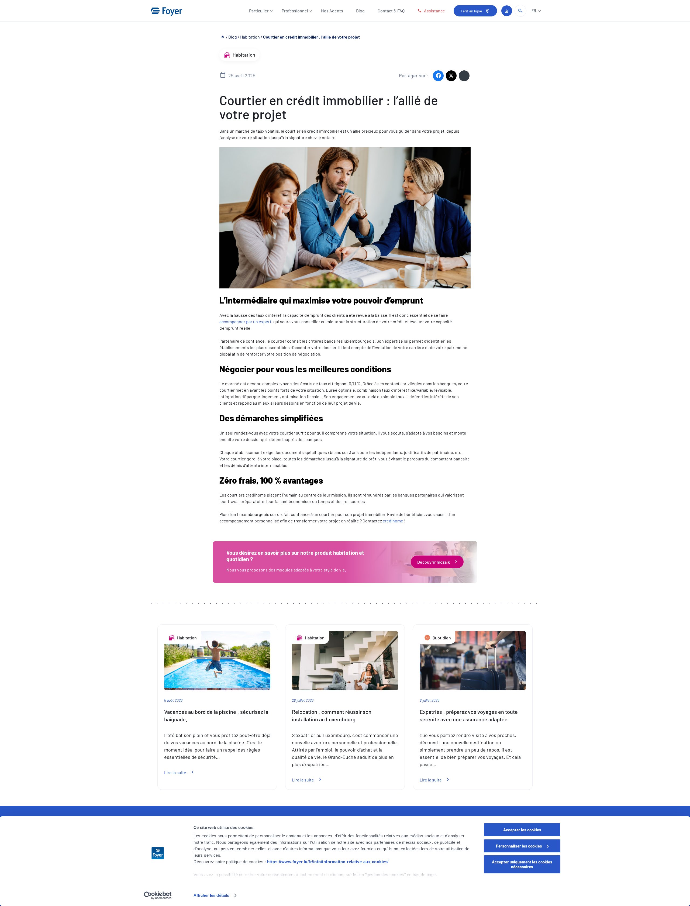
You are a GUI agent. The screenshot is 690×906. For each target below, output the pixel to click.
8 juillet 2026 (429, 700)
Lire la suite (182, 772)
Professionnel (295, 10)
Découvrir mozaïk (433, 561)
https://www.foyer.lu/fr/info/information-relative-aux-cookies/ (328, 861)
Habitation (250, 36)
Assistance (434, 10)
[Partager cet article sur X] (451, 75)
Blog (360, 10)
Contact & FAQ (391, 10)
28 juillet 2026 (302, 700)
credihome (393, 520)
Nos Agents (332, 10)
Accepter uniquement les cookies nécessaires (522, 864)
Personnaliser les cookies (519, 845)
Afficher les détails (211, 895)
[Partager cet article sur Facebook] (438, 75)
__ (223, 36)
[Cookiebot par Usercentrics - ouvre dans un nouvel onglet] (157, 895)
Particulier (259, 10)
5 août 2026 (173, 700)
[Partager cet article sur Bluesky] (464, 75)
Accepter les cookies (522, 829)
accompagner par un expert (245, 321)
